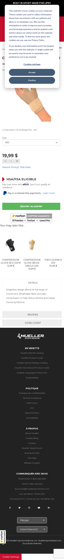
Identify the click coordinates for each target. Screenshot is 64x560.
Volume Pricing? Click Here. (16, 167)
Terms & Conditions (32, 398)
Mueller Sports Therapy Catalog (32, 363)
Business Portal (32, 453)
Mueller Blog (32, 438)
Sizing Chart (33, 323)
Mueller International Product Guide (32, 368)
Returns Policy (32, 413)
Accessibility (32, 418)
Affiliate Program (32, 463)
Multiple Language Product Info (32, 372)
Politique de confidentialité (32, 393)
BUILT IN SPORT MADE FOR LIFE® (32, 3)
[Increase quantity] (17, 161)
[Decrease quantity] (5, 161)
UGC (32, 408)
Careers (32, 443)
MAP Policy (32, 403)
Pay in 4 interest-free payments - (31, 193)
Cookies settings (32, 64)
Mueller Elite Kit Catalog (32, 353)
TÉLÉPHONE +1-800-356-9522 (32, 479)
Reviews (33, 315)
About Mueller (32, 433)
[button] (3, 537)
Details (33, 283)
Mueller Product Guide (32, 358)
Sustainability (32, 377)
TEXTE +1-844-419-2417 (32, 484)
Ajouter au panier (31, 206)
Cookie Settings (11, 557)
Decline (32, 80)
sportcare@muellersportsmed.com (32, 489)
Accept (32, 72)
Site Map (32, 458)
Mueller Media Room (32, 448)
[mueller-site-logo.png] (31, 336)
